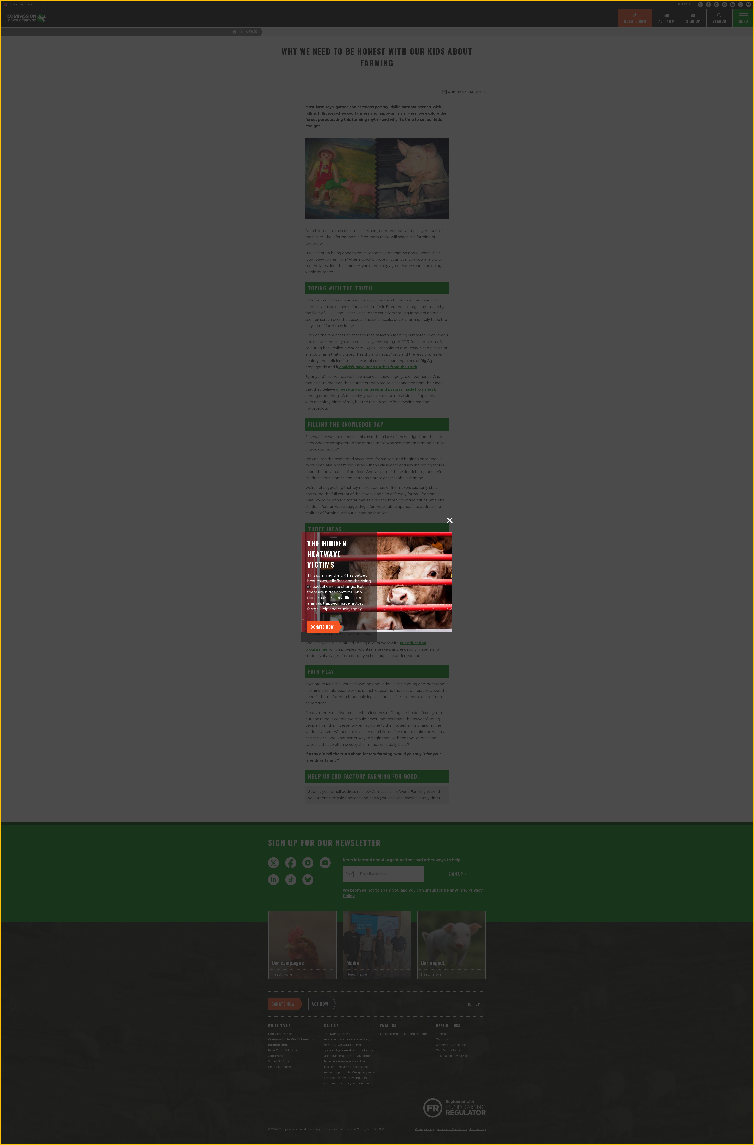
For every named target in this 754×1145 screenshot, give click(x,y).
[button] (450, 520)
